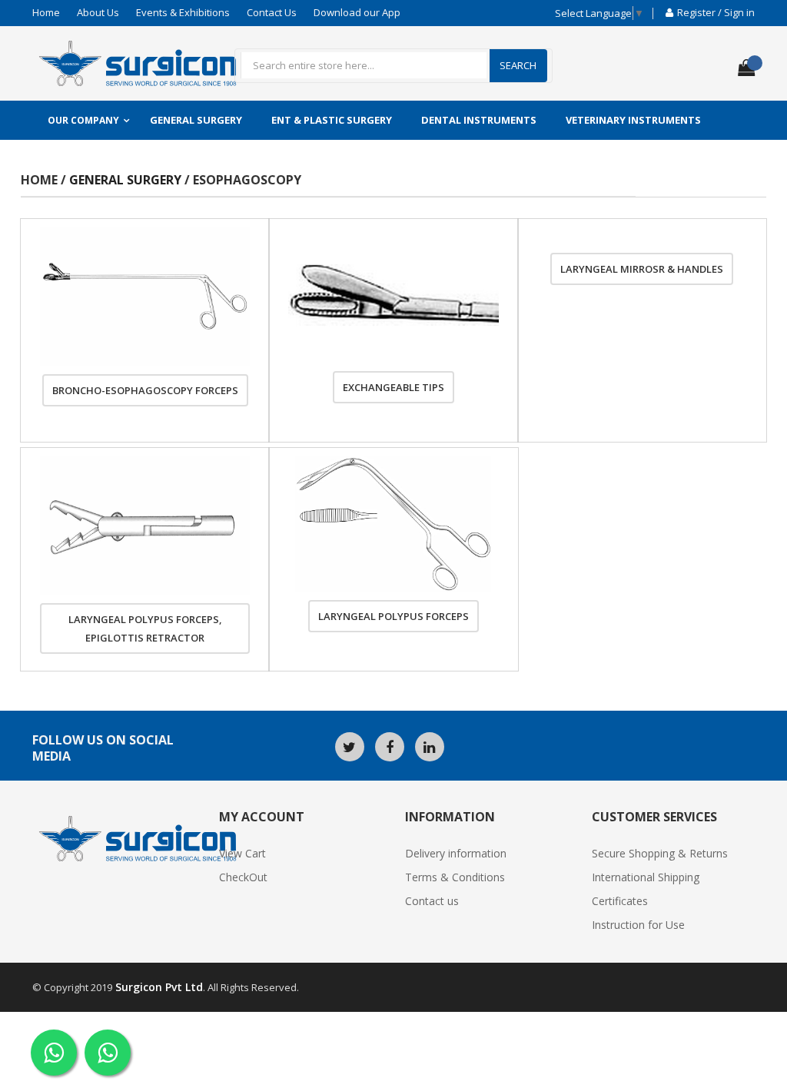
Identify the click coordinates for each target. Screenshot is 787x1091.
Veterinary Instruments (633, 120)
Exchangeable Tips (393, 387)
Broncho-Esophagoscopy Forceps (145, 390)
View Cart (242, 853)
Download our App (357, 12)
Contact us (432, 901)
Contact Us (272, 12)
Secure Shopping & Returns (660, 853)
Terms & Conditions (455, 877)
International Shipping (645, 877)
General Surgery (196, 120)
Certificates (620, 901)
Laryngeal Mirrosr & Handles (641, 269)
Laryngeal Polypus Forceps (393, 616)
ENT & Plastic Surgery (331, 120)
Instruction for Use (638, 924)
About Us (98, 12)
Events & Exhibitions (183, 12)
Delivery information (455, 853)
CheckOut (243, 877)
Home (46, 12)
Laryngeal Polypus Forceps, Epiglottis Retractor (145, 628)
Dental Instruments (478, 120)
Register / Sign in (716, 12)
